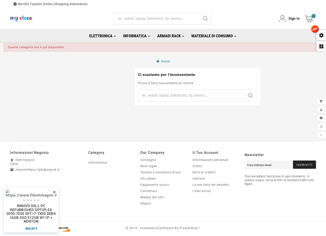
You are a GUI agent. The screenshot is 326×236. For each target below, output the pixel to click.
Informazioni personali (210, 160)
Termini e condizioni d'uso (160, 172)
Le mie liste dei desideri (210, 184)
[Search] (205, 18)
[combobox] (157, 18)
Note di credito (204, 172)
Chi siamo (148, 178)
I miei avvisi (201, 191)
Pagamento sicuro (154, 184)
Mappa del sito (152, 197)
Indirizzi (198, 178)
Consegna (148, 160)
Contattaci (148, 191)
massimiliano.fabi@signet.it (38, 169)
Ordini (197, 166)
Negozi (145, 203)
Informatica (97, 162)
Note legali (148, 166)
